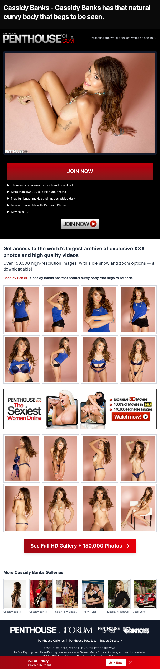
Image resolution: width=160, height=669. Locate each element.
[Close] (130, 663)
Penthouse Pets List (82, 640)
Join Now (115, 662)
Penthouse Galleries (51, 640)
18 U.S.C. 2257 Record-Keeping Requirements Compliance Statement (80, 656)
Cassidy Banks (15, 278)
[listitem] (21, 309)
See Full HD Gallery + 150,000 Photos (80, 546)
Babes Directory (111, 640)
